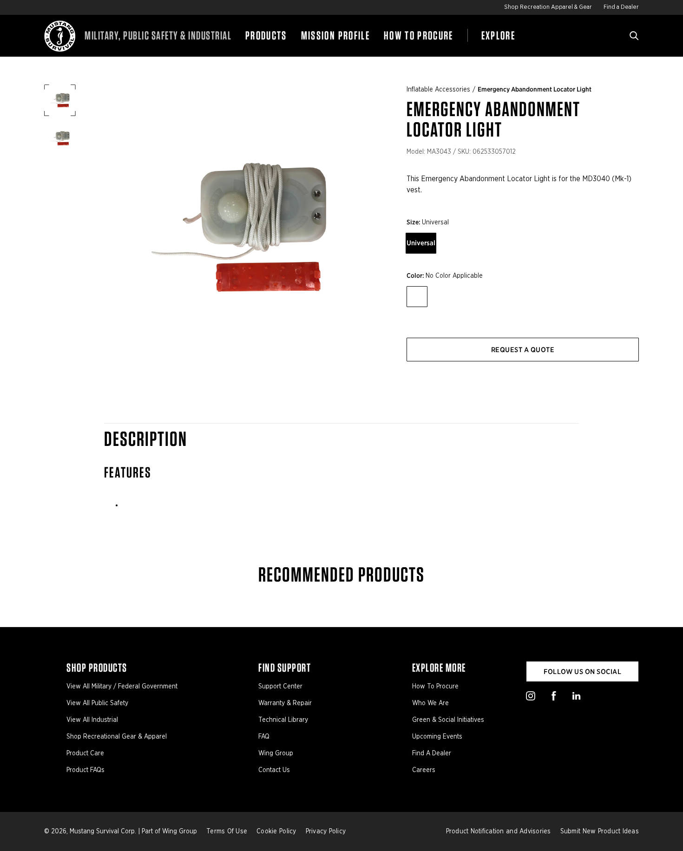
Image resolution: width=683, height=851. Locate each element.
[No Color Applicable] (417, 296)
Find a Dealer (621, 7)
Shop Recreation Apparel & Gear (548, 7)
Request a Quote (522, 350)
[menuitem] (266, 36)
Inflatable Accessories (438, 89)
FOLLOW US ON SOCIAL (582, 672)
